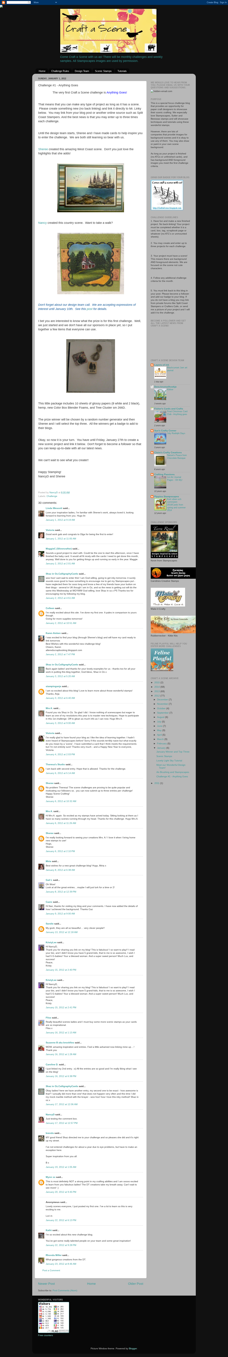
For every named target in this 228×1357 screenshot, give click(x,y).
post (89, 309)
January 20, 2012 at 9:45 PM (61, 1192)
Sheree (43, 149)
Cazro (49, 902)
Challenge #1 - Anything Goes (172, 776)
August (161, 717)
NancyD (50, 1114)
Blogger (133, 1348)
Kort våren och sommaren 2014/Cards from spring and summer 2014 (176, 505)
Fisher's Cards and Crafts (168, 408)
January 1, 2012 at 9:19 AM (60, 520)
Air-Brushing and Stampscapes (172, 772)
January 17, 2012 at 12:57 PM (62, 1123)
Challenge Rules (60, 71)
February (162, 743)
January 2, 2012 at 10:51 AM (61, 623)
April (159, 735)
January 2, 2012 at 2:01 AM (60, 563)
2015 (157, 682)
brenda (50, 1133)
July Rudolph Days (176, 433)
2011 (157, 783)
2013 (157, 691)
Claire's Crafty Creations (168, 452)
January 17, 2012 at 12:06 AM (62, 1104)
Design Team (82, 71)
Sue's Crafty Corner (165, 430)
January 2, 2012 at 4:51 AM (60, 598)
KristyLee (51, 942)
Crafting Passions (164, 474)
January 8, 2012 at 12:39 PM (61, 892)
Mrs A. (49, 708)
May (159, 730)
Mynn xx (50, 1177)
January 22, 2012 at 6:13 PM (61, 1220)
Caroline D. (52, 1064)
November (163, 704)
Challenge (52, 496)
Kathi (49, 1230)
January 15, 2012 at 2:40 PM (61, 970)
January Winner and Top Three (172, 752)
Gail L (49, 880)
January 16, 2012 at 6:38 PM (61, 1076)
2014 (157, 687)
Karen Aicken (53, 633)
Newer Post (46, 1283)
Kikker (170, 389)
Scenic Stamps (103, 71)
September (163, 713)
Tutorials (122, 71)
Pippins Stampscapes (166, 496)
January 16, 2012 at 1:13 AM (61, 1032)
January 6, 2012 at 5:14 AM (60, 773)
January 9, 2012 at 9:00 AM (60, 913)
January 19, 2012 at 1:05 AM (61, 1167)
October (161, 708)
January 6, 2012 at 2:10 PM (60, 851)
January (161, 748)
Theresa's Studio (55, 764)
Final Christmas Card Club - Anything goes (177, 412)
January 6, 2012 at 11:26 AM (61, 823)
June (160, 726)
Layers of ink (161, 365)
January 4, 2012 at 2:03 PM (60, 754)
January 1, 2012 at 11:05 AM (61, 538)
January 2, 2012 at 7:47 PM (60, 654)
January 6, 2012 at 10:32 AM (61, 801)
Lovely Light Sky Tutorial (169, 760)
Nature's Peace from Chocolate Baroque (177, 456)
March (160, 739)
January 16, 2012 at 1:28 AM (61, 1054)
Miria (48, 861)
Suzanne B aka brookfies (60, 1042)
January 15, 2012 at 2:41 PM (61, 1007)
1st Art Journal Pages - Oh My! (174, 478)
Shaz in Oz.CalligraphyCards (62, 574)
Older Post (135, 1283)
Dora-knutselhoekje (165, 387)
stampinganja (53, 686)
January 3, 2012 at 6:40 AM (60, 698)
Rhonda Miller (54, 1255)
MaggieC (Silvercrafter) (59, 548)
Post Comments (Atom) (65, 1290)
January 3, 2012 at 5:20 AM (60, 676)
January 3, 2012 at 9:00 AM (60, 723)
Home (42, 71)
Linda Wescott (54, 508)
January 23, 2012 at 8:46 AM (61, 1264)
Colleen (50, 608)
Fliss (48, 1017)
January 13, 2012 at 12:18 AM (62, 932)
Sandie (50, 923)
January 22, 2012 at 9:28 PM (61, 1245)
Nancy (42, 222)
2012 (157, 695)
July (159, 721)
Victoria (50, 530)
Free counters (45, 1335)
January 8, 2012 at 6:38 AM (60, 870)
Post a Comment (51, 1270)
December (163, 699)
